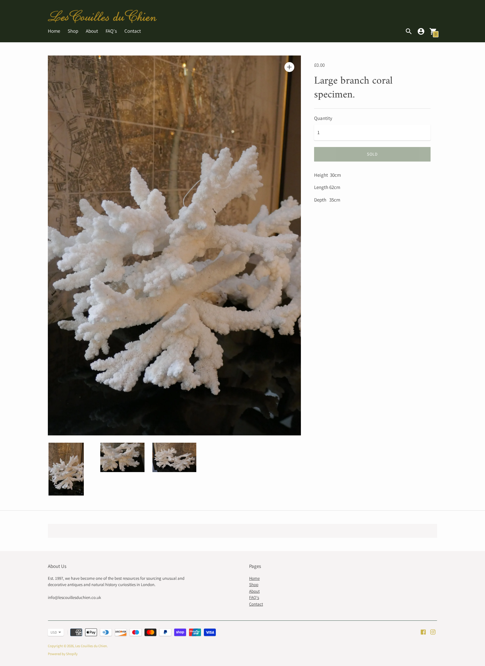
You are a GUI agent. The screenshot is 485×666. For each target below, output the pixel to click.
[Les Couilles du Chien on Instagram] (433, 631)
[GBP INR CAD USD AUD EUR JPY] (52, 632)
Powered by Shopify (63, 653)
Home (54, 31)
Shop (73, 31)
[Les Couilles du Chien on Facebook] (423, 631)
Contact (132, 31)
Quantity (323, 118)
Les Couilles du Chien (91, 646)
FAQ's (111, 31)
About (92, 31)
